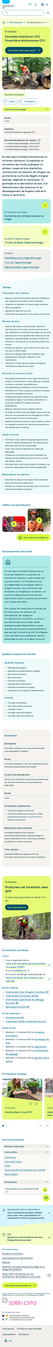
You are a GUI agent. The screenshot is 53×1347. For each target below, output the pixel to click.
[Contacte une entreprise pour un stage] (26, 211)
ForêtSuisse (10, 1157)
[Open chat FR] (46, 1198)
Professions (16, 22)
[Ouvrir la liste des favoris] (30, 4)
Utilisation (23, 1334)
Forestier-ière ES (15, 1017)
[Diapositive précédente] (40, 1125)
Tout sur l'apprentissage (18, 262)
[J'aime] (30, 1104)
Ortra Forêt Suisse (13, 1161)
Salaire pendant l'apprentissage (22, 267)
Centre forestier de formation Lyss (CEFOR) (25, 1170)
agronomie (40, 1046)
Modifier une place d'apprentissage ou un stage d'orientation (23, 1268)
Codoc (8, 1165)
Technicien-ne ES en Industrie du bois (26, 1021)
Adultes (6, 1262)
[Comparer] (36, 1104)
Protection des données (29, 1328)
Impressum (8, 1328)
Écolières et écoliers (12, 1253)
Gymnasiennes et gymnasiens (17, 1258)
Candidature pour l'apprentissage (23, 257)
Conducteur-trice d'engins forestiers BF (27, 992)
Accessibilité (8, 1334)
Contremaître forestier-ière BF (22, 995)
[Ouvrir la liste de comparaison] (36, 4)
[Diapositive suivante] (47, 1125)
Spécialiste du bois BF (18, 1006)
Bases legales (11, 1174)
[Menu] (48, 13)
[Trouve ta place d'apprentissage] (26, 236)
